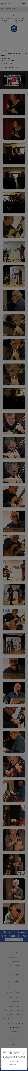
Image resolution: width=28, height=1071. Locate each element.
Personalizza (14, 1068)
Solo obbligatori (14, 1065)
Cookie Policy (12, 1053)
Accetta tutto (14, 1061)
